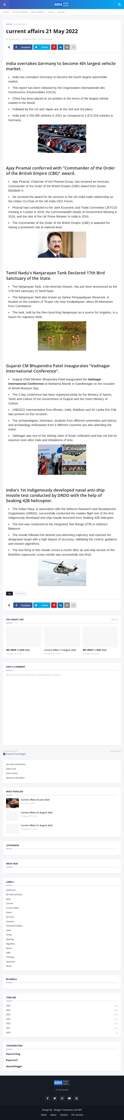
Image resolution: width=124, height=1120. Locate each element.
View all (114, 619)
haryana (10, 921)
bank (8, 899)
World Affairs (37, 12)
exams (9, 912)
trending (10, 957)
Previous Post (11, 751)
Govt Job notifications (16, 764)
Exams (51, 12)
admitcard (10, 890)
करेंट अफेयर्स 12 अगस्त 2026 (94, 650)
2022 (62, 1023)
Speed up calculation (15, 777)
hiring (8, 934)
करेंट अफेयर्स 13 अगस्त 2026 (18, 650)
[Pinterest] (54, 47)
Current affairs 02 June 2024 (35, 799)
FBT (80, 1109)
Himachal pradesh (14, 925)
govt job (10, 916)
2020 (62, 1032)
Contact (64, 1114)
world (8, 966)
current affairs (19, 24)
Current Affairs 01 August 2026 (36, 825)
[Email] (67, 47)
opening (10, 939)
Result (61, 12)
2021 (62, 1027)
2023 (62, 1019)
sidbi (8, 952)
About (53, 1114)
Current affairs (20, 12)
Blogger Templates (63, 1109)
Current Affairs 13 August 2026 (60, 650)
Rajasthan (10, 943)
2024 (62, 1014)
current (9, 903)
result (9, 948)
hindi (8, 930)
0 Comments (46, 39)
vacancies (10, 961)
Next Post (115, 751)
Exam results (12, 773)
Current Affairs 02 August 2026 (36, 812)
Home (6, 12)
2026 (62, 1005)
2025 (62, 1010)
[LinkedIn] (60, 47)
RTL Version (77, 1114)
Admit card (11, 768)
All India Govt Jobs (14, 894)
